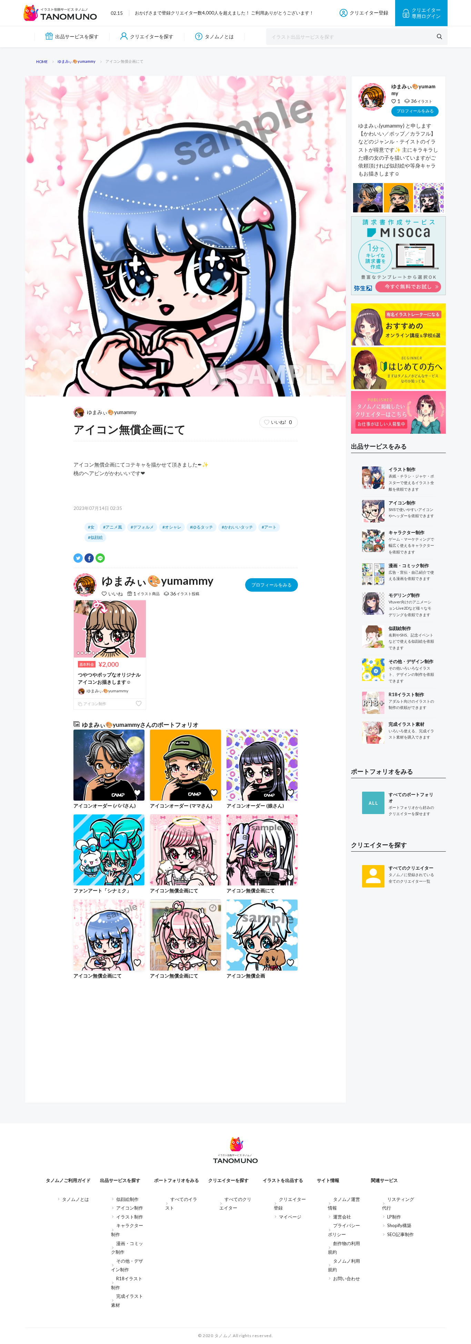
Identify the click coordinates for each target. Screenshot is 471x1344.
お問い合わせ (346, 1278)
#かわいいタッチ (237, 527)
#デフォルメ (142, 527)
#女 (91, 527)
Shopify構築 (399, 1225)
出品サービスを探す (77, 36)
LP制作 (394, 1217)
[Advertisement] (398, 1006)
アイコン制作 (94, 703)
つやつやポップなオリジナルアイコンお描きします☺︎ (109, 678)
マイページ (290, 1217)
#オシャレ (171, 527)
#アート (269, 527)
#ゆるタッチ (201, 527)
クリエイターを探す (151, 36)
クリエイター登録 (369, 13)
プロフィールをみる (271, 585)
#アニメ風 (112, 527)
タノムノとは (219, 36)
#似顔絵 (95, 537)
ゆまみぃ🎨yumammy (112, 412)
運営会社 (342, 1217)
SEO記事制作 (400, 1234)
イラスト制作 (129, 1217)
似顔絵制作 (127, 1199)
